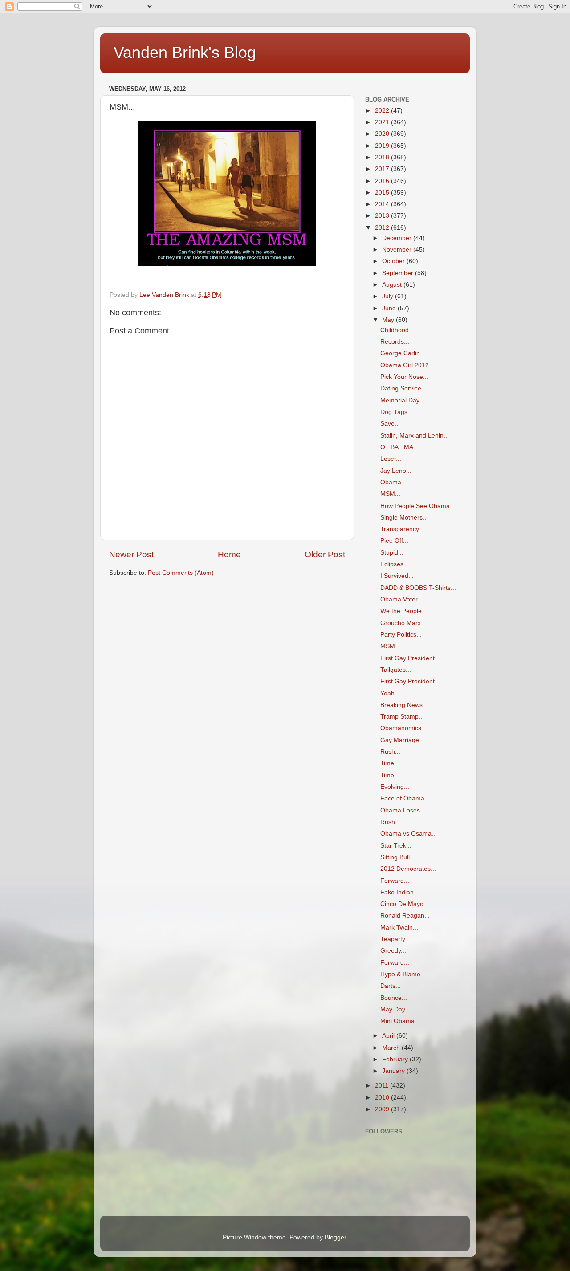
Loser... (390, 458)
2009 (383, 1109)
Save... (390, 423)
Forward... (394, 880)
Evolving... (394, 787)
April (389, 1035)
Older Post (325, 554)
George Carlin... (402, 353)
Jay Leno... (395, 470)
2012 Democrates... (408, 868)
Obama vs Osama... (408, 833)
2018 (383, 157)
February (396, 1059)
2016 (383, 181)
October (394, 261)
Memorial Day (399, 400)
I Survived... (397, 576)
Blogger (335, 1237)
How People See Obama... (417, 506)
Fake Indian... (399, 892)
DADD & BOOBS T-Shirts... (418, 588)
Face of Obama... (405, 798)
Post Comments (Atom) (181, 572)
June (390, 308)
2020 (383, 133)
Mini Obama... (400, 1021)
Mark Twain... (399, 927)
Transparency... (402, 529)
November (397, 249)
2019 (383, 145)
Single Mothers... (404, 517)
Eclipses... (394, 564)
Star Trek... (395, 845)
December (397, 238)
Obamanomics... (403, 728)
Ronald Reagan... (405, 915)
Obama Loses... (402, 810)
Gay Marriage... (402, 740)
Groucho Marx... (403, 623)
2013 (383, 215)
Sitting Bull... (397, 857)
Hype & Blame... (403, 974)
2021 (383, 122)
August (392, 284)
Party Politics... (401, 634)
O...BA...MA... (399, 447)
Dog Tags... (396, 412)
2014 (383, 204)
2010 (383, 1097)
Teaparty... (395, 939)
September (398, 273)
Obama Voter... (401, 599)
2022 (383, 110)
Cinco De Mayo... (404, 904)
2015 (383, 192)
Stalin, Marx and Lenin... (414, 435)
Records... (394, 341)
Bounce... (393, 998)
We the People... (403, 611)
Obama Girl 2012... (407, 365)
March (392, 1047)
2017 (383, 169)
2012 (383, 227)
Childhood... (397, 330)
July (388, 296)
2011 (382, 1085)
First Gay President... (410, 658)
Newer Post (131, 554)
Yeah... (390, 693)
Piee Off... (394, 540)
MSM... (390, 494)
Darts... (390, 986)
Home (229, 554)
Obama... (393, 482)
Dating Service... (403, 388)
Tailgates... (395, 669)
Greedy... (393, 950)
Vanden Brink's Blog (185, 52)
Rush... (390, 751)
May (389, 320)
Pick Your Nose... (404, 377)
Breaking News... (404, 705)
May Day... (395, 1009)
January (394, 1071)
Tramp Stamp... (402, 716)
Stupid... (391, 552)
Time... (389, 763)
